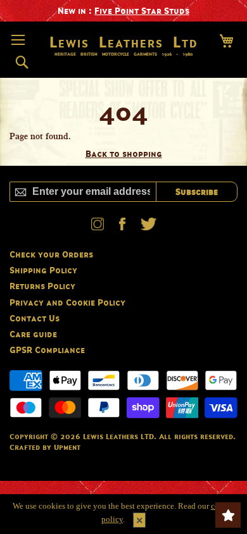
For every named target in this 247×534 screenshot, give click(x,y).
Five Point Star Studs (141, 10)
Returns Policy (42, 286)
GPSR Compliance (47, 350)
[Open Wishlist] (228, 515)
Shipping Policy (43, 270)
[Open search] (22, 62)
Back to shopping (124, 153)
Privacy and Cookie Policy (67, 302)
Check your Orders (51, 254)
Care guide (33, 334)
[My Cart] (226, 40)
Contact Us (35, 318)
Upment (67, 447)
